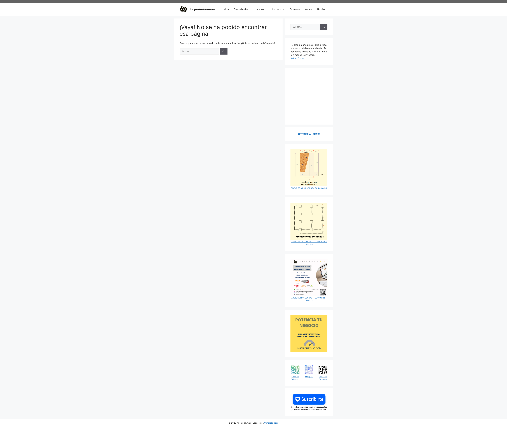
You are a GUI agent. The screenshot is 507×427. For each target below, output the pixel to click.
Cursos (308, 9)
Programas (295, 9)
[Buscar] (223, 51)
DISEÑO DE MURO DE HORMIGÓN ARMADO (309, 188)
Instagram (309, 376)
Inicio (226, 9)
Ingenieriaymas (202, 9)
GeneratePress (271, 423)
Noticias (321, 9)
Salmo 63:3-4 (297, 58)
